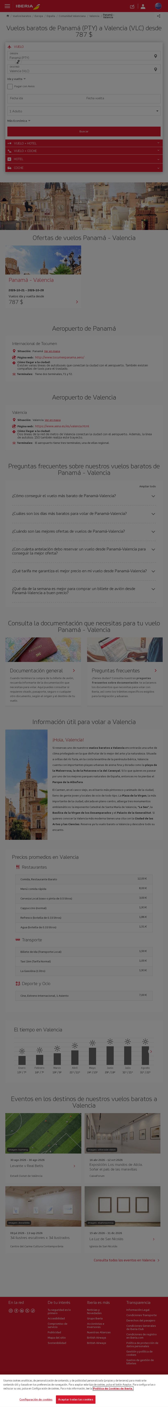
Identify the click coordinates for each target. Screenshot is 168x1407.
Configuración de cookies (35, 1399)
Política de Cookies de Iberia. (113, 1388)
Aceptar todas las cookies (75, 1399)
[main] (84, 1391)
